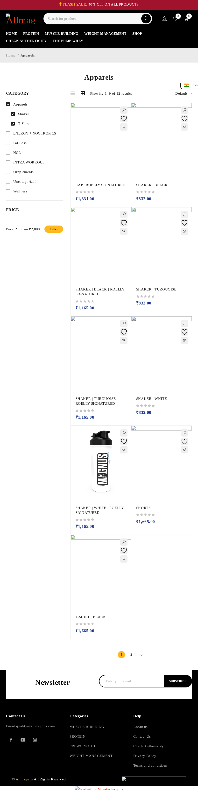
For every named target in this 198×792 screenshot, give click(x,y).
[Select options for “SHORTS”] (184, 449)
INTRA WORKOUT (29, 162)
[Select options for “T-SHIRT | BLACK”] (123, 559)
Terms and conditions (150, 765)
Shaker (23, 114)
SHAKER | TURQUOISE (156, 289)
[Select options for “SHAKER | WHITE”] (184, 340)
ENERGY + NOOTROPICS (34, 133)
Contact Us (142, 736)
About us (140, 727)
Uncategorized (24, 182)
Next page (140, 654)
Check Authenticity (148, 746)
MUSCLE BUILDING (87, 727)
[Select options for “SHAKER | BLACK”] (184, 127)
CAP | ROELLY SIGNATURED (101, 185)
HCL (17, 153)
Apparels (20, 104)
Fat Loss (20, 143)
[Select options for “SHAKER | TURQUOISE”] (184, 231)
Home (11, 55)
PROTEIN (77, 736)
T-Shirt (23, 124)
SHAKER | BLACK (152, 185)
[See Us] (35, 740)
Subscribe (178, 681)
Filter (54, 229)
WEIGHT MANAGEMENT (91, 756)
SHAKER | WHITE (151, 399)
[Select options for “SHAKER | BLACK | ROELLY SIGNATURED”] (123, 231)
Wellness (20, 191)
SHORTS (143, 508)
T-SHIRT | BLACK (91, 617)
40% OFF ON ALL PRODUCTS (101, 4)
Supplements (23, 172)
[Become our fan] (11, 740)
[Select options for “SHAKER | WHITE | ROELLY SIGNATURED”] (123, 449)
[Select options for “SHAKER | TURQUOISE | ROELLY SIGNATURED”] (123, 340)
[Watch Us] (23, 740)
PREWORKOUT (83, 746)
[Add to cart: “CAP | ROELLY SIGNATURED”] (123, 127)
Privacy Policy (144, 756)
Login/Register (164, 18)
